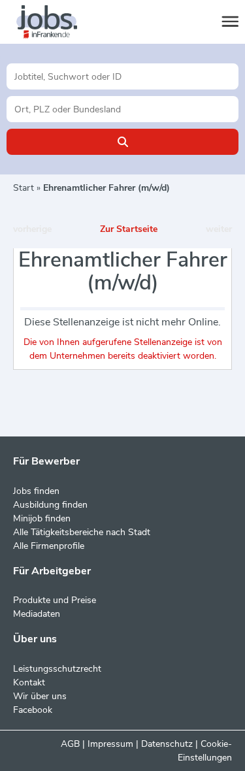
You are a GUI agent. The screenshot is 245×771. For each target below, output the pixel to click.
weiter (219, 229)
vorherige (32, 229)
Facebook (32, 710)
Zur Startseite (128, 229)
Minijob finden (42, 518)
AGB (70, 744)
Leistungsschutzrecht (57, 669)
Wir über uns (40, 696)
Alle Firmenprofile (48, 546)
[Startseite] (59, 22)
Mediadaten (36, 614)
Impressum (110, 744)
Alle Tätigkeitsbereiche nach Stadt (81, 532)
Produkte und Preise (54, 600)
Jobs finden (36, 491)
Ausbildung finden (50, 505)
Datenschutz (167, 744)
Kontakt (29, 682)
